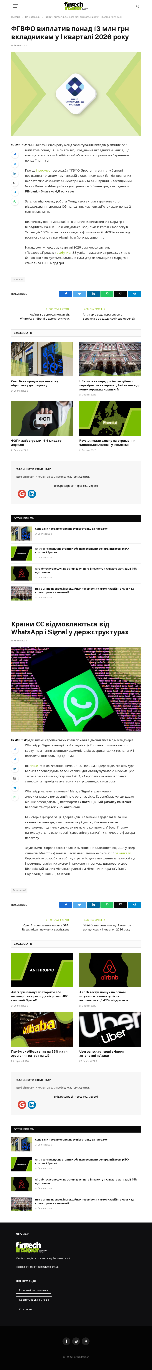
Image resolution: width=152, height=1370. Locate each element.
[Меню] (15, 6)
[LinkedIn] (15, 173)
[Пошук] (137, 6)
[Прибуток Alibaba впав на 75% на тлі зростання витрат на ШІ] (42, 1029)
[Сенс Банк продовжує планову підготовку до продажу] (42, 359)
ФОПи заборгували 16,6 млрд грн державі (37, 443)
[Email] (15, 183)
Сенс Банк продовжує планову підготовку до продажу (34, 383)
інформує (43, 170)
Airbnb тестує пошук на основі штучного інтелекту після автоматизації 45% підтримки (86, 570)
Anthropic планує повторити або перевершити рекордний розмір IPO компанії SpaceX (82, 550)
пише (33, 766)
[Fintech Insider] (76, 6)
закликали (123, 853)
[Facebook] (15, 154)
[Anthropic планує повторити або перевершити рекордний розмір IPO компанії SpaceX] (21, 553)
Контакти (25, 1309)
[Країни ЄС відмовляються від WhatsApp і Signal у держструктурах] (76, 689)
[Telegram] (15, 192)
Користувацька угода (34, 1299)
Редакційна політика (33, 1290)
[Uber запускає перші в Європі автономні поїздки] (110, 1029)
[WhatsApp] (15, 201)
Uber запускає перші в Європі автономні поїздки (102, 1053)
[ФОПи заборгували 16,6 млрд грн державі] (42, 418)
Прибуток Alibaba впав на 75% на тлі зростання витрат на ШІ (39, 1053)
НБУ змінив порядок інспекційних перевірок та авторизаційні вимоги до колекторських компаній (109, 385)
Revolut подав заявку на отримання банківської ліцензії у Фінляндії (107, 443)
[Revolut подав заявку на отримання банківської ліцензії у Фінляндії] (110, 418)
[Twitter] (15, 164)
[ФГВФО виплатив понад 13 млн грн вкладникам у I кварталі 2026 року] (76, 94)
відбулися (64, 252)
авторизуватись (79, 476)
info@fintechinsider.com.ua (42, 1266)
